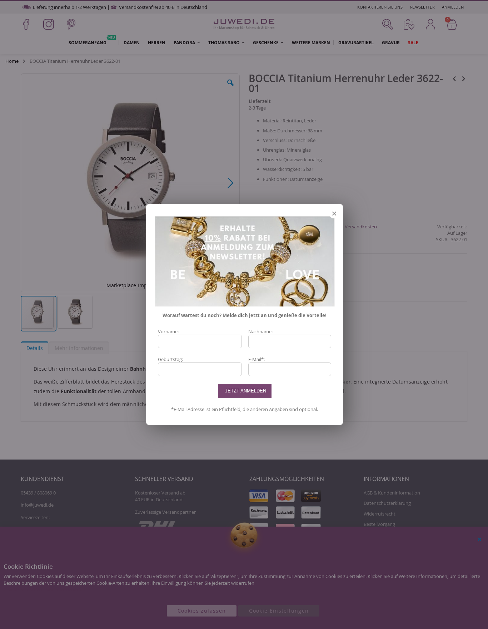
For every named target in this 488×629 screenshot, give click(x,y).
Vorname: (168, 331)
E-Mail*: (256, 359)
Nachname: (260, 331)
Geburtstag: (170, 359)
